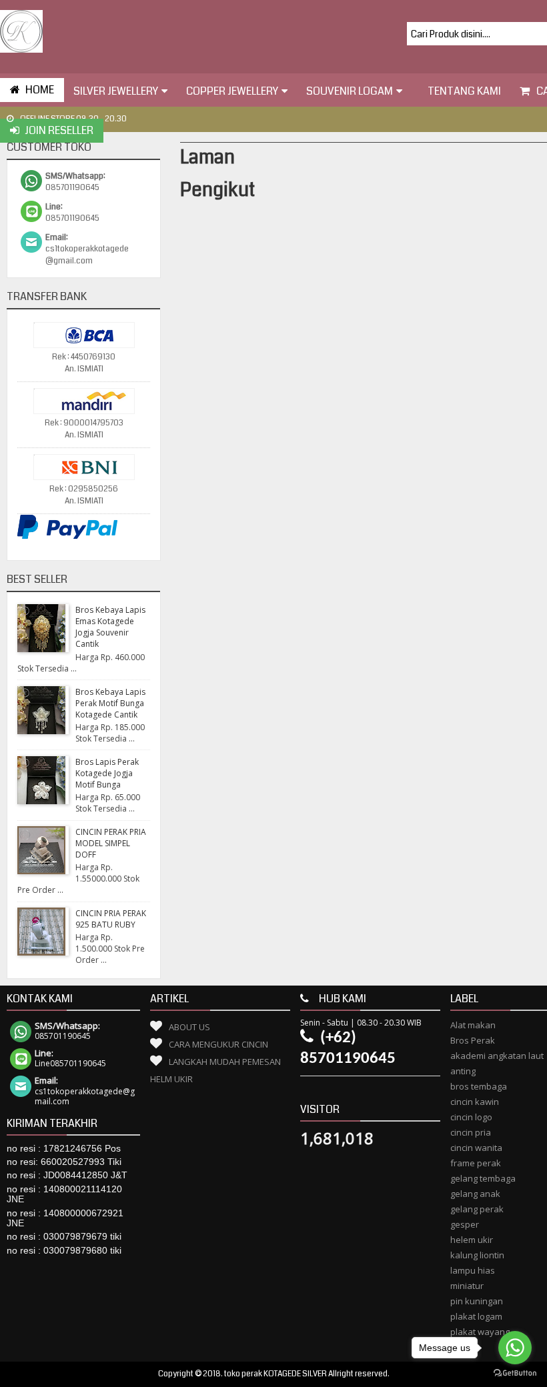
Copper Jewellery (232, 91)
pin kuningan (476, 1301)
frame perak (475, 1163)
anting (463, 1071)
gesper (464, 1224)
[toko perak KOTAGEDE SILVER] (21, 31)
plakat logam (476, 1316)
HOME (39, 89)
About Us (189, 1027)
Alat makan (473, 1025)
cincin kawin (474, 1102)
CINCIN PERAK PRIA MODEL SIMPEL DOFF (110, 843)
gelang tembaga (483, 1178)
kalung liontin (477, 1255)
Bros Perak (472, 1040)
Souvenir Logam (349, 91)
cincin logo (471, 1117)
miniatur (467, 1286)
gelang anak (475, 1194)
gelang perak (477, 1209)
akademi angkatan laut (497, 1056)
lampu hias (472, 1270)
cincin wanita (476, 1148)
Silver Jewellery (115, 91)
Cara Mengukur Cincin (218, 1044)
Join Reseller (59, 130)
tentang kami (464, 91)
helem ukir (471, 1240)
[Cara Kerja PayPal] (67, 537)
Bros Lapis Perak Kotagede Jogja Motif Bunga (107, 773)
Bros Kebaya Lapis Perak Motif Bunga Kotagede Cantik (110, 703)
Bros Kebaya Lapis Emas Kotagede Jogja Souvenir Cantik (110, 626)
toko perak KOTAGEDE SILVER (275, 1374)
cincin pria (470, 1132)
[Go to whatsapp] (515, 1347)
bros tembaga (478, 1086)
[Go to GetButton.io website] (515, 1373)
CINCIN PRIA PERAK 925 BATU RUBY (110, 919)
